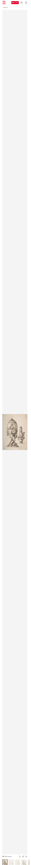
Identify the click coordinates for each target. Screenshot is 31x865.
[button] (14, 432)
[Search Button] (21, 2)
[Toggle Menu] (26, 2)
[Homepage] (4, 2)
